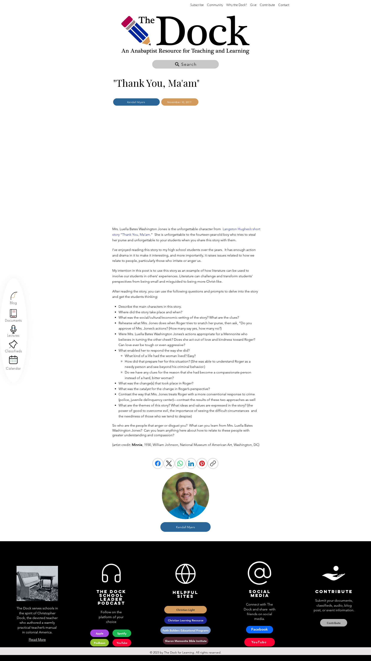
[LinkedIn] (191, 463)
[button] (185, 64)
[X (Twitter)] (169, 463)
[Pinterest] (202, 463)
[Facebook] (158, 463)
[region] (13, 298)
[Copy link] (213, 463)
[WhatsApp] (180, 463)
